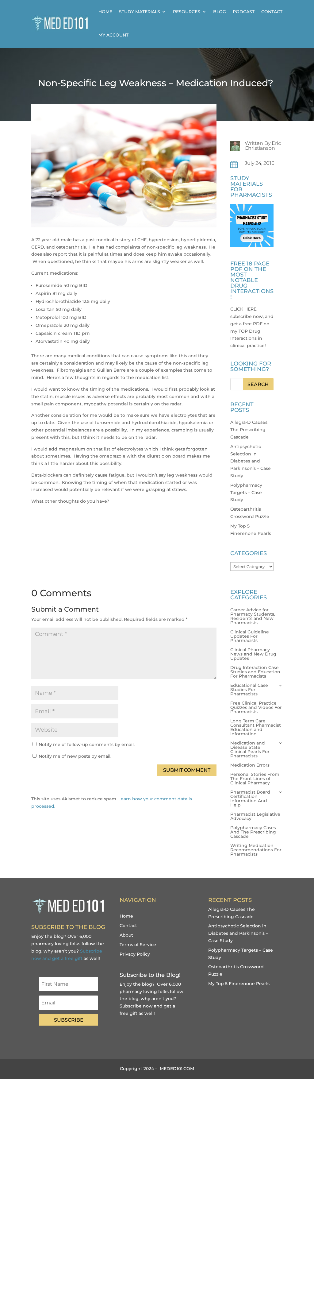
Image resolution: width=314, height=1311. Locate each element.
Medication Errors (250, 765)
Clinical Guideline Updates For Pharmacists (249, 636)
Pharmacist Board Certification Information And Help (250, 799)
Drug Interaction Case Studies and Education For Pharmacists (255, 672)
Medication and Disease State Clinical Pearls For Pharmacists (250, 750)
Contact (271, 11)
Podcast (244, 11)
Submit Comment (186, 770)
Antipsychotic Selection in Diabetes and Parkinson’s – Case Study (250, 461)
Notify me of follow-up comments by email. (87, 744)
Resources (186, 11)
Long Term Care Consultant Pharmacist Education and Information (255, 728)
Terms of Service (138, 944)
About (126, 935)
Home (105, 11)
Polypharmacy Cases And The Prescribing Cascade (253, 832)
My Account (113, 35)
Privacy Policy (135, 954)
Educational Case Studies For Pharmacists (249, 690)
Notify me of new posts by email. (75, 756)
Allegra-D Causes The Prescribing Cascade (248, 430)
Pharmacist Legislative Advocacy (255, 816)
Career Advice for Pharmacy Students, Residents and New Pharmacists (252, 616)
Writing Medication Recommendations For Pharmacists (255, 850)
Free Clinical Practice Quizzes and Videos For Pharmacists (256, 707)
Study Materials (139, 11)
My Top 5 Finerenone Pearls (239, 983)
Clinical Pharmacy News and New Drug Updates (253, 654)
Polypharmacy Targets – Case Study (246, 492)
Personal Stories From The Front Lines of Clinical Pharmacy (254, 779)
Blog (219, 11)
